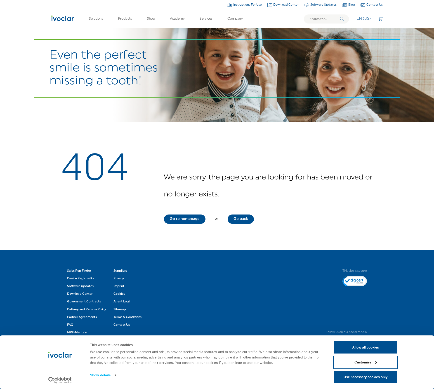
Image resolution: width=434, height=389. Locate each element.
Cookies (119, 294)
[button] (184, 219)
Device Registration (81, 278)
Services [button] (206, 19)
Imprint (118, 286)
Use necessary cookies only (365, 377)
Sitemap (119, 309)
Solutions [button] (96, 19)
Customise (362, 362)
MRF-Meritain (77, 332)
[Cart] (380, 19)
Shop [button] (151, 19)
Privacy (118, 278)
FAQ (70, 324)
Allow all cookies (365, 347)
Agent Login (122, 301)
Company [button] (235, 19)
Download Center (286, 4)
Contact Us (374, 4)
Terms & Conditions (127, 317)
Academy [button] (177, 19)
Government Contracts (84, 301)
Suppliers (120, 270)
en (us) (363, 19)
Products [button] (125, 19)
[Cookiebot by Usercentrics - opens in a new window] (60, 380)
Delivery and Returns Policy (86, 309)
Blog (351, 4)
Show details (100, 375)
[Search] (342, 19)
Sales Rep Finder (79, 270)
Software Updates (323, 4)
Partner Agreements (82, 317)
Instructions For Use (247, 4)
